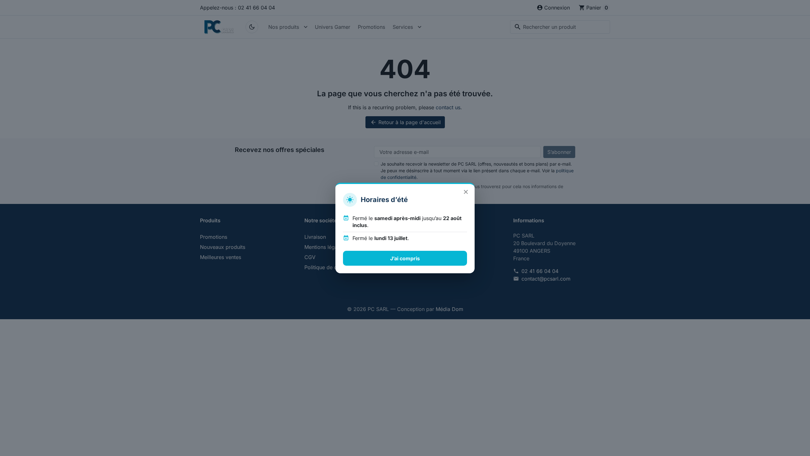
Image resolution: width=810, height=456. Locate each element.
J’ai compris (405, 258)
